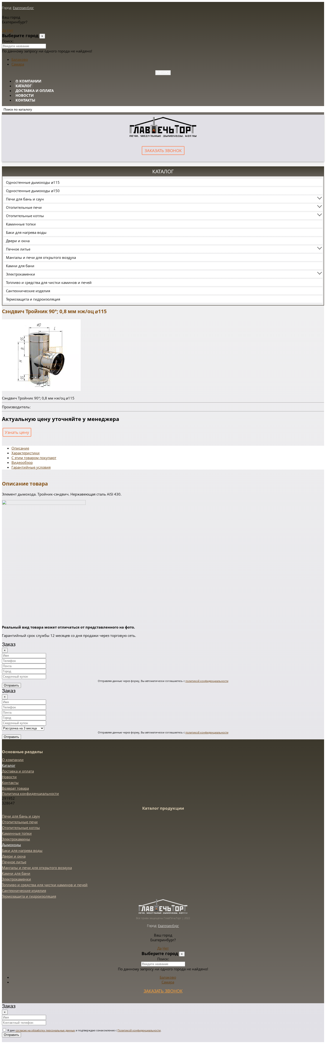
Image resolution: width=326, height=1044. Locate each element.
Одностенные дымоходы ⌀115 (33, 182)
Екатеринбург (23, 7)
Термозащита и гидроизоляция (33, 299)
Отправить (11, 685)
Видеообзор (22, 462)
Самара (17, 64)
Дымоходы (11, 844)
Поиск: (8, 41)
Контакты (25, 100)
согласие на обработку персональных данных (45, 1030)
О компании (28, 81)
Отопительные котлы (25, 215)
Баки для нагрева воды (26, 232)
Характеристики (25, 452)
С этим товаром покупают (33, 457)
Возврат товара (15, 788)
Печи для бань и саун (25, 199)
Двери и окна (18, 240)
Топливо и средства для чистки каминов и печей (49, 282)
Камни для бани (20, 265)
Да (4, 30)
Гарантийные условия (31, 467)
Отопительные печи (24, 207)
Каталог (24, 85)
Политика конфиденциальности (30, 793)
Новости (25, 95)
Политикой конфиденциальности (139, 1030)
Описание (20, 448)
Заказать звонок (163, 150)
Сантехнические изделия (28, 290)
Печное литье (18, 249)
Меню (163, 73)
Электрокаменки (20, 274)
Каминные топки (21, 224)
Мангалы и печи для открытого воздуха (41, 257)
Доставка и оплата (35, 90)
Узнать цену (17, 432)
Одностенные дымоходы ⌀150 (33, 190)
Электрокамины (16, 839)
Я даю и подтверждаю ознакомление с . (84, 1030)
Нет (10, 30)
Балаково (19, 59)
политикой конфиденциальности (206, 681)
